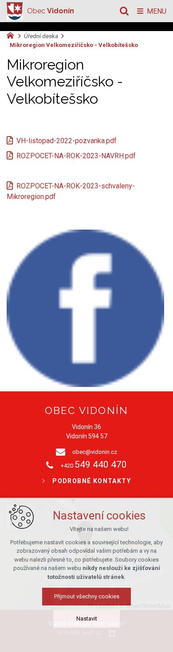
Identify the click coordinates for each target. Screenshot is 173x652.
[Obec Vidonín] (15, 11)
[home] (12, 34)
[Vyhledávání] (124, 11)
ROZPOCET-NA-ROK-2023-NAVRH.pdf (76, 156)
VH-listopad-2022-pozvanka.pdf (66, 141)
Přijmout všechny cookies (86, 596)
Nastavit (86, 618)
